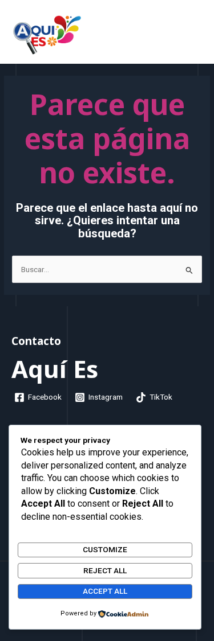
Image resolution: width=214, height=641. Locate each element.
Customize (105, 549)
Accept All (105, 590)
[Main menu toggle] (188, 34)
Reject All (105, 570)
